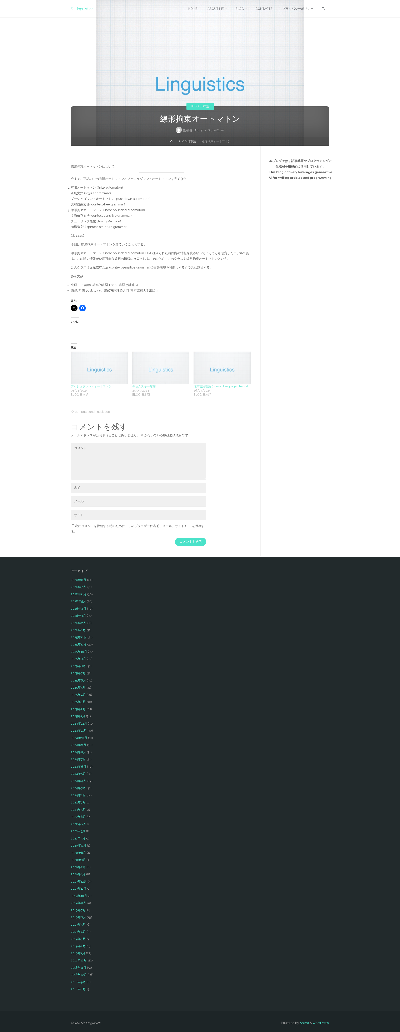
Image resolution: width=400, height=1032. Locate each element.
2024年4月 (78, 781)
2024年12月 (79, 723)
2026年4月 (78, 608)
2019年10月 (79, 896)
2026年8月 (78, 580)
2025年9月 (78, 659)
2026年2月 (78, 623)
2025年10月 (79, 652)
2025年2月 (78, 709)
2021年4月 (78, 838)
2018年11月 (78, 968)
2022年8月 (78, 817)
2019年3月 (78, 939)
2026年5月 (78, 601)
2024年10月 (79, 738)
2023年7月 (78, 802)
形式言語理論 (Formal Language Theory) (221, 386)
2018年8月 (78, 989)
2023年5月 (78, 810)
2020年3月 (78, 860)
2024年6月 (78, 766)
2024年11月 (79, 730)
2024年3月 (78, 788)
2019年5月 (78, 924)
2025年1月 (78, 716)
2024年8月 (78, 752)
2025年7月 (78, 673)
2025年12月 (79, 637)
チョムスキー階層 (144, 386)
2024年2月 (78, 795)
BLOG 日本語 (200, 106)
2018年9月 (78, 982)
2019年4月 (78, 932)
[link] (323, 9)
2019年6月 (78, 917)
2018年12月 (79, 960)
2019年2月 (78, 946)
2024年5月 (78, 774)
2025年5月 (78, 687)
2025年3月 (78, 702)
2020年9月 (78, 845)
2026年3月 (78, 616)
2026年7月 (78, 587)
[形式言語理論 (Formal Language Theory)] (222, 368)
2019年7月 (78, 910)
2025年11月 (78, 644)
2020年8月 (78, 853)
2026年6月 (78, 594)
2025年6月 (78, 680)
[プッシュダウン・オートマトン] (99, 368)
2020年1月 (78, 874)
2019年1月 (78, 953)
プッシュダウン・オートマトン (91, 386)
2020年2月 (78, 867)
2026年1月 (78, 630)
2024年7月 (78, 759)
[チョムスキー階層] (161, 368)
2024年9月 (78, 745)
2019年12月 (79, 881)
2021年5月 (78, 831)
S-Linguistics (82, 9)
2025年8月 (78, 666)
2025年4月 (78, 695)
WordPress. (320, 1023)
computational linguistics (92, 412)
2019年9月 (78, 903)
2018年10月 (79, 975)
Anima (304, 1023)
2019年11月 (78, 888)
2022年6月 (78, 824)
